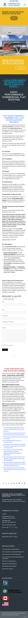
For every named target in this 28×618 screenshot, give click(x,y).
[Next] (27, 44)
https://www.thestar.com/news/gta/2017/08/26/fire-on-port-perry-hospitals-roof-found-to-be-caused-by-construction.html (15, 445)
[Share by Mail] (24, 483)
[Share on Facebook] (3, 483)
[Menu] (24, 4)
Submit (5, 349)
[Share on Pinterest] (11, 483)
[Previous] (1, 44)
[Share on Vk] (19, 483)
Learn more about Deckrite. (14, 257)
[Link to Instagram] (25, 616)
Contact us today (6, 239)
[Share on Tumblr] (16, 483)
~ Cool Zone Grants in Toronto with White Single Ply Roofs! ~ (14, 83)
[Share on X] (6, 483)
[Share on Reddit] (22, 483)
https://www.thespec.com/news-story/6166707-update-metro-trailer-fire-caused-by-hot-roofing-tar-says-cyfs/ (15, 469)
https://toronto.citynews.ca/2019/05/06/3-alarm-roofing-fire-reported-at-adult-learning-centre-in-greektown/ (14, 429)
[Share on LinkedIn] (14, 483)
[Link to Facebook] (23, 616)
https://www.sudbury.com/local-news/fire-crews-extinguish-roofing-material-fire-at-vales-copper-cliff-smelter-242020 (14, 458)
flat (12, 128)
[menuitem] (24, 4)
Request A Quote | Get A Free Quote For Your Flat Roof (13, 12)
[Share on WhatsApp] (8, 483)
